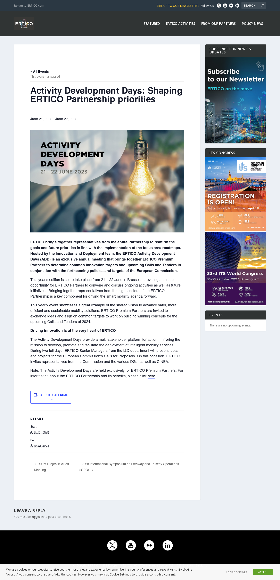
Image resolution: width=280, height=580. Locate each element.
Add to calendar (54, 395)
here (151, 375)
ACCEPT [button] (263, 572)
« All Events (39, 71)
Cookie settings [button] (236, 572)
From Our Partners (218, 24)
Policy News (252, 24)
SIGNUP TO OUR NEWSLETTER (178, 6)
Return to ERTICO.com (29, 5)
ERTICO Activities (180, 24)
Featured (152, 24)
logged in (38, 517)
